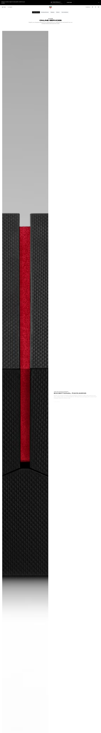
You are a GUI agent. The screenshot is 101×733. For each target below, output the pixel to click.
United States (55, 2)
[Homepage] (50, 7)
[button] (95, 7)
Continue (70, 2)
